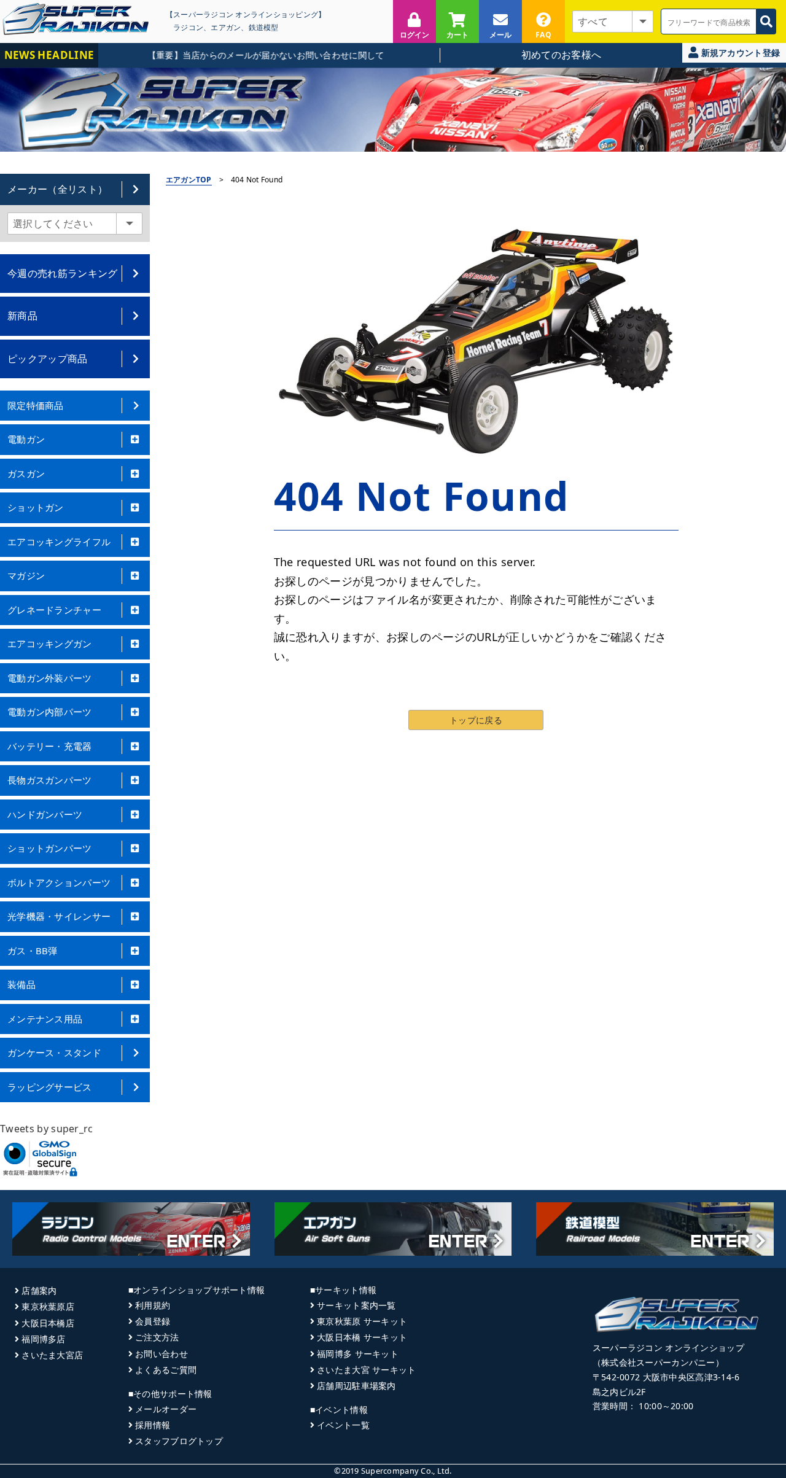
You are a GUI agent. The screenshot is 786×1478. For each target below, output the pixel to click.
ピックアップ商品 (47, 358)
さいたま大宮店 (52, 1355)
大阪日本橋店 (47, 1323)
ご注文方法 (157, 1337)
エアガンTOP (189, 179)
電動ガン (26, 439)
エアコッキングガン (49, 643)
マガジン (26, 575)
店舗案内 (38, 1290)
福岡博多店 (43, 1339)
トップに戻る (475, 720)
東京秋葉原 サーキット (362, 1321)
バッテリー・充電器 (49, 746)
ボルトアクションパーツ (59, 882)
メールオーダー (165, 1409)
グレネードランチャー (54, 610)
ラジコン (188, 27)
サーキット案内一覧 (356, 1305)
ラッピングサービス (49, 1087)
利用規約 (152, 1305)
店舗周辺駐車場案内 (356, 1385)
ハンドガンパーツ (44, 814)
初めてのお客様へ (561, 54)
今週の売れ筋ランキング (62, 273)
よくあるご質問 (165, 1369)
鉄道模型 (264, 27)
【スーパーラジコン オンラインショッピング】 (245, 14)
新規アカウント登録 (739, 52)
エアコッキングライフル (59, 541)
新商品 (22, 315)
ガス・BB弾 (32, 950)
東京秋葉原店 (47, 1306)
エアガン (226, 27)
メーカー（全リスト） (57, 189)
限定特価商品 (35, 405)
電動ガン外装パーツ (49, 678)
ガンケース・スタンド (54, 1052)
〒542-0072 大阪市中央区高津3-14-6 (666, 1377)
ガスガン (26, 473)
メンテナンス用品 (44, 1019)
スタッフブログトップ (179, 1441)
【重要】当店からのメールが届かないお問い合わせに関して (242, 55)
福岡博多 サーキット (358, 1353)
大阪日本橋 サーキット (362, 1337)
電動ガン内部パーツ (49, 712)
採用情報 (152, 1425)
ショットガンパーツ (49, 848)
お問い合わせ (161, 1353)
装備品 (21, 984)
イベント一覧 (343, 1425)
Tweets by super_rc (46, 1128)
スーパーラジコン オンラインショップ (668, 1347)
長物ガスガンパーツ (49, 780)
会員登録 (152, 1321)
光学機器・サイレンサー (59, 916)
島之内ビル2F (619, 1392)
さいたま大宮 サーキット (366, 1369)
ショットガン (35, 507)
